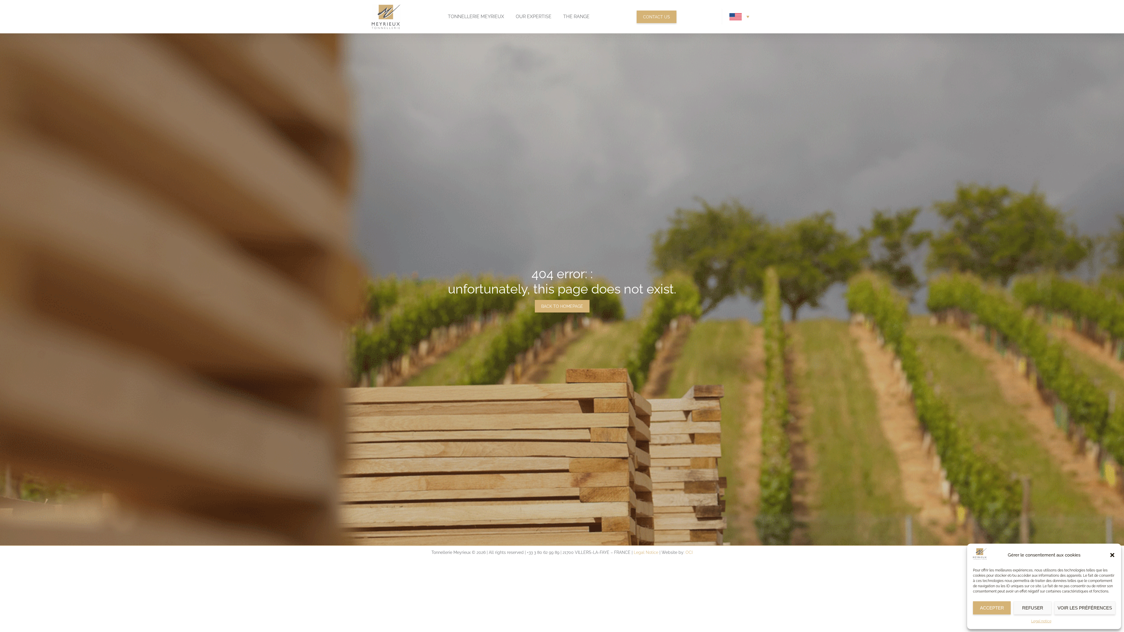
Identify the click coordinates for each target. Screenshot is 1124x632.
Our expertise (533, 16)
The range (576, 16)
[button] (1112, 555)
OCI (689, 552)
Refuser (1032, 607)
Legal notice (1041, 621)
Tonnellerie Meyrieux (476, 16)
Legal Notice (646, 552)
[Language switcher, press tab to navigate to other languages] (739, 17)
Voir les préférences (1085, 607)
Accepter (992, 607)
